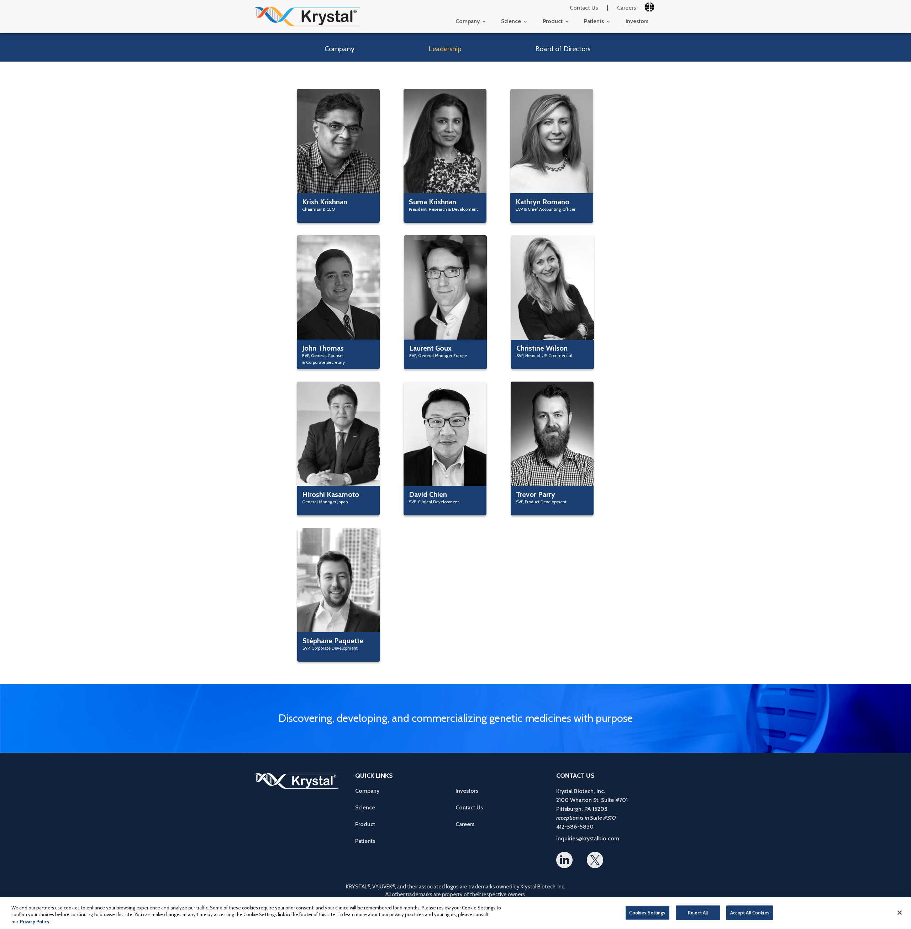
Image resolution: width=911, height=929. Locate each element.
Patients (594, 22)
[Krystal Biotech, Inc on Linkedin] (564, 861)
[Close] (899, 912)
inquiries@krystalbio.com (587, 838)
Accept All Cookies (749, 912)
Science (511, 22)
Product (553, 22)
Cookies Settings (647, 912)
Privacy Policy (34, 921)
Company (468, 22)
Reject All (698, 912)
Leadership (445, 48)
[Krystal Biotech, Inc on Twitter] (595, 863)
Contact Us (584, 7)
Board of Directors (562, 48)
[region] (455, 913)
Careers (626, 7)
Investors (637, 22)
